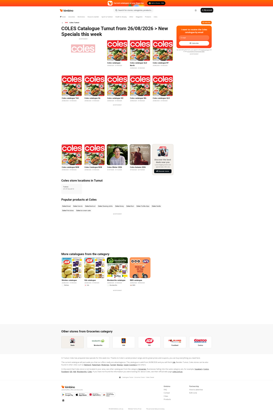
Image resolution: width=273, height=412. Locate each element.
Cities (155, 17)
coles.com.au (177, 371)
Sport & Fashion (107, 17)
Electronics (81, 17)
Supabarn (199, 369)
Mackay (120, 365)
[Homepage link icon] (120, 377)
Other (131, 17)
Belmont (87, 365)
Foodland (65, 371)
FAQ (165, 389)
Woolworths (82, 371)
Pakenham (96, 365)
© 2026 (116, 409)
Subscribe (207, 22)
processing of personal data (195, 51)
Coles (90, 371)
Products (148, 17)
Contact (167, 393)
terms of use (205, 50)
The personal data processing (155, 409)
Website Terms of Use (134, 409)
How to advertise (196, 389)
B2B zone (193, 393)
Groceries (71, 17)
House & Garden (93, 17)
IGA (71, 371)
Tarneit (113, 365)
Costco (206, 369)
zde (174, 362)
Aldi (74, 371)
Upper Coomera (130, 365)
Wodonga (105, 365)
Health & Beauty (121, 17)
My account (208, 10)
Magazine (139, 17)
